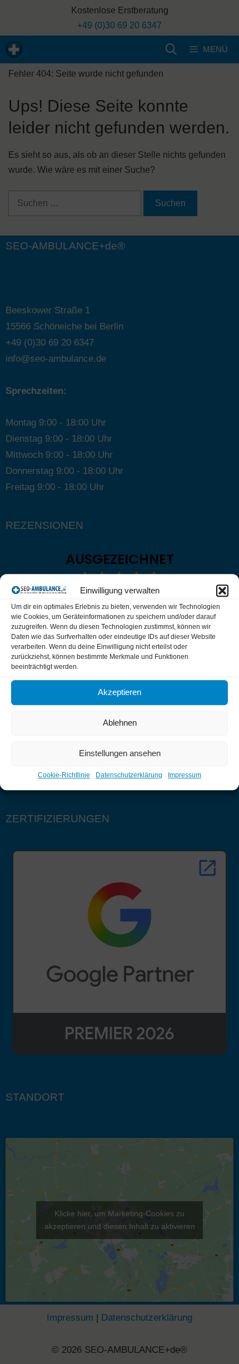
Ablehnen (120, 723)
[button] (222, 590)
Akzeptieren (119, 692)
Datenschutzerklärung (129, 775)
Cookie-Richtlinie (64, 775)
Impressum (184, 775)
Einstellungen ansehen (120, 753)
